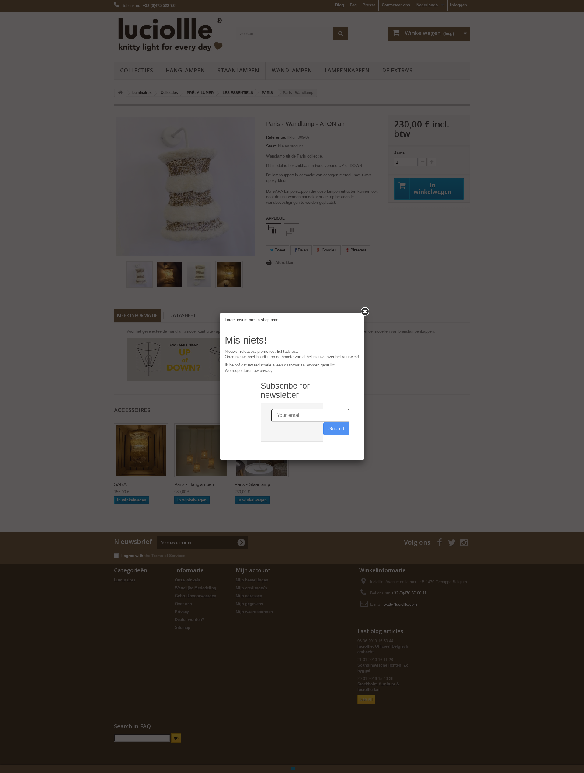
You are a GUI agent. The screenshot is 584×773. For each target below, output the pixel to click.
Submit (336, 429)
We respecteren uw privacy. (249, 370)
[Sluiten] (365, 311)
